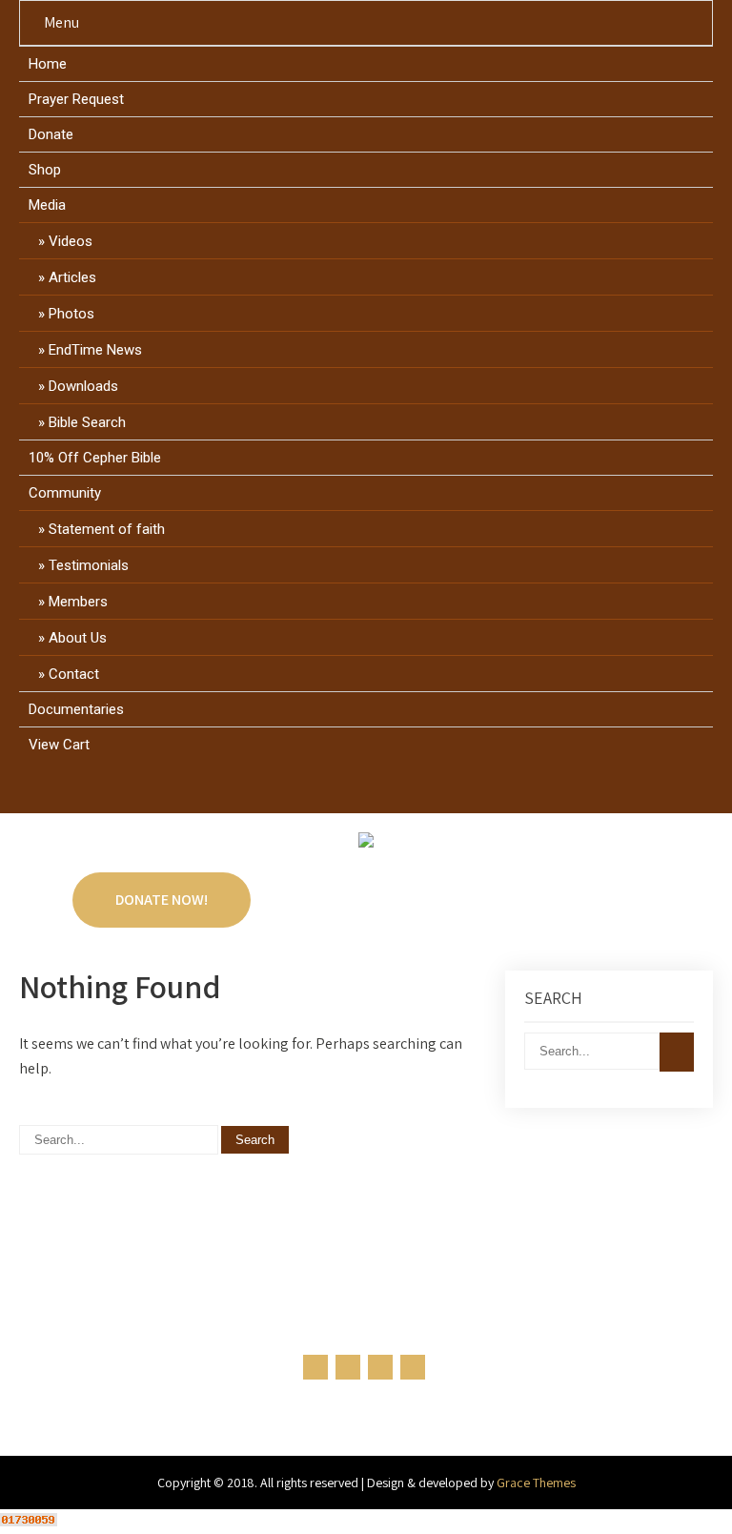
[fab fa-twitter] (348, 791)
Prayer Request (76, 99)
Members (78, 601)
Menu (61, 22)
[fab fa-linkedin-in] (384, 791)
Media (47, 205)
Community (65, 492)
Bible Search (87, 422)
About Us (78, 637)
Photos (71, 313)
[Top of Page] (677, 1493)
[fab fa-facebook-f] (312, 791)
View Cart (59, 744)
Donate (51, 134)
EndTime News (95, 349)
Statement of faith (107, 529)
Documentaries (76, 709)
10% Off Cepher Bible (95, 457)
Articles (72, 277)
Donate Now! (161, 900)
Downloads (83, 386)
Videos (70, 241)
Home (48, 63)
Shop (45, 169)
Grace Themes (536, 1482)
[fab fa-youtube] (420, 791)
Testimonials (89, 565)
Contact (74, 674)
